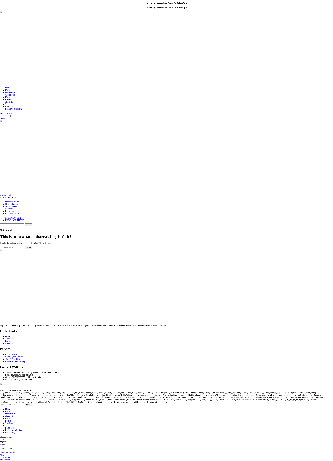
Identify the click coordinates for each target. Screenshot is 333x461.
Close (2, 439)
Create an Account (7, 453)
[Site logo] (16, 83)
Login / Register (11, 432)
